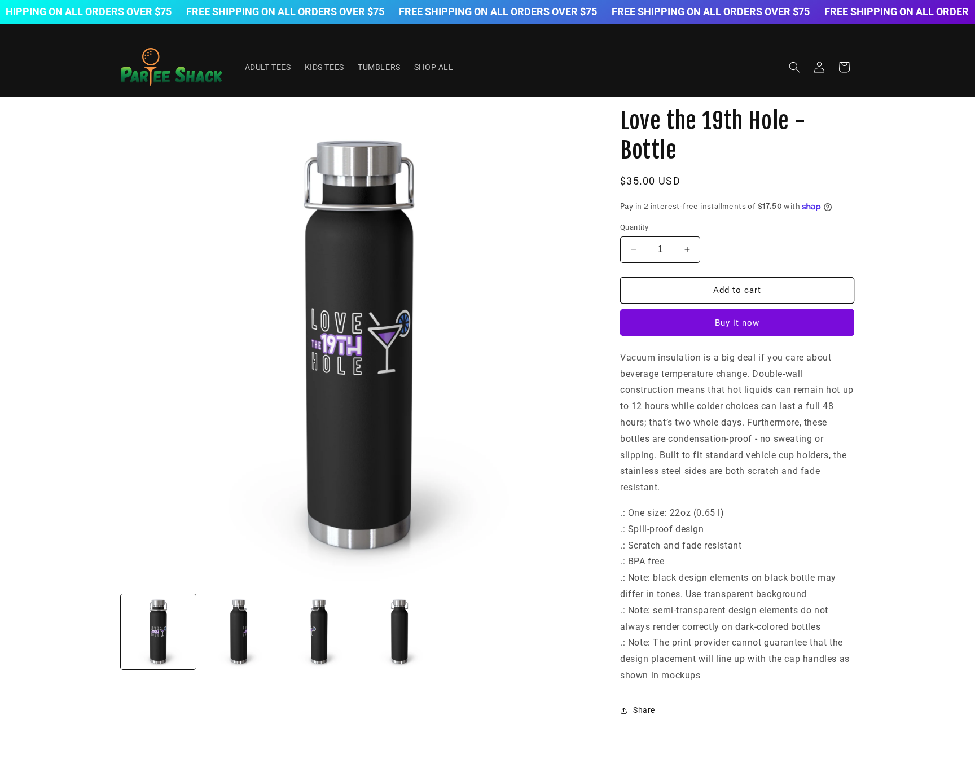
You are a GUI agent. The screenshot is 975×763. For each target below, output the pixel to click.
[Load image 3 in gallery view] (319, 631)
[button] (794, 67)
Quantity (634, 227)
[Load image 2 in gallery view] (238, 631)
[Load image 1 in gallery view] (158, 631)
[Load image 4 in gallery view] (399, 631)
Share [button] (644, 709)
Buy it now (737, 323)
